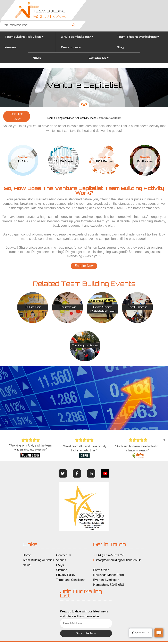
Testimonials (70, 47)
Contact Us (97, 57)
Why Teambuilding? (75, 36)
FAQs (60, 565)
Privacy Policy (65, 575)
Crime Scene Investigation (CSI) (102, 308)
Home (27, 555)
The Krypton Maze (85, 345)
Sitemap (61, 570)
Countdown (67, 307)
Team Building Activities (38, 560)
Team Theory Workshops (137, 36)
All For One (33, 307)
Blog (120, 47)
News (37, 57)
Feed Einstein (137, 307)
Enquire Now (16, 116)
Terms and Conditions (70, 579)
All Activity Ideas (86, 117)
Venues (10, 47)
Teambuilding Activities (23, 36)
